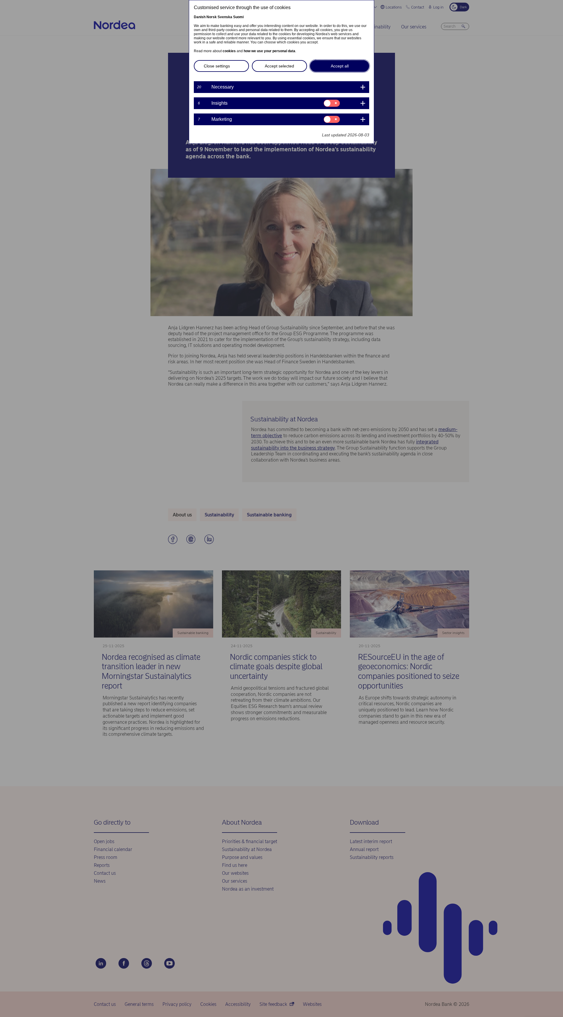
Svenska (225, 17)
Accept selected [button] (279, 66)
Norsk (211, 17)
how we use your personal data (269, 51)
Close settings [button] (217, 66)
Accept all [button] (340, 66)
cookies (229, 51)
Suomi (238, 17)
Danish (200, 17)
